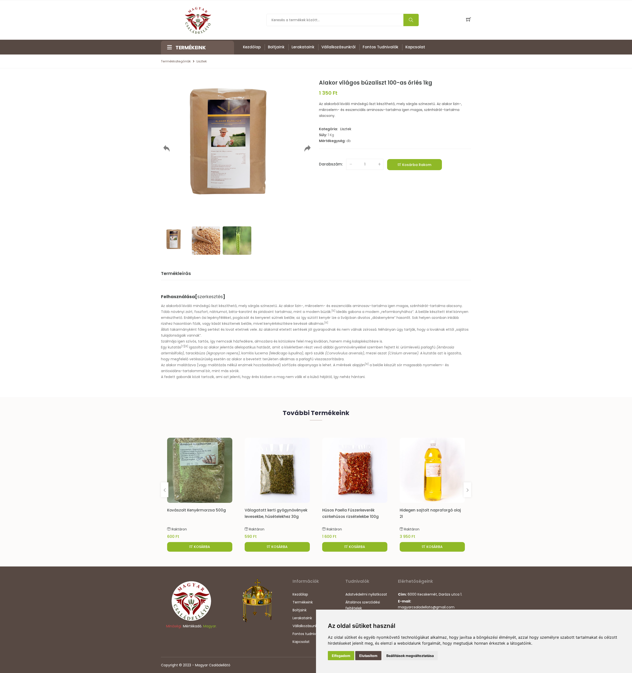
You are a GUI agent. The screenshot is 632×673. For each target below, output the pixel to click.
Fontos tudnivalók (380, 47)
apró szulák (314, 353)
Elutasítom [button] (368, 656)
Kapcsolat (415, 47)
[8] (186, 346)
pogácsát (241, 317)
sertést (214, 329)
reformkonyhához (396, 311)
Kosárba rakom (416, 164)
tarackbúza (195, 353)
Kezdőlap (252, 47)
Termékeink (303, 602)
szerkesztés (210, 296)
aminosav (361, 305)
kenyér (325, 317)
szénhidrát (419, 305)
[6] (326, 323)
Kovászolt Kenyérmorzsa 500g (196, 510)
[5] (333, 311)
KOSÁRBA (201, 546)
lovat (230, 329)
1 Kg (331, 134)
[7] (182, 346)
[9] (367, 364)
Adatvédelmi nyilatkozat (366, 594)
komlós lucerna (254, 353)
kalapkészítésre (365, 341)
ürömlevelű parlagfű (417, 347)
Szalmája (169, 341)
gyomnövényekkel (350, 347)
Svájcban (348, 317)
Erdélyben (192, 317)
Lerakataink (303, 47)
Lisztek (202, 61)
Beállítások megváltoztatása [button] (410, 656)
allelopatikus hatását (252, 347)
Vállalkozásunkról (338, 47)
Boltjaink (276, 47)
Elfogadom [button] (341, 656)
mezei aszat (376, 353)
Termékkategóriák (176, 61)
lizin (298, 305)
